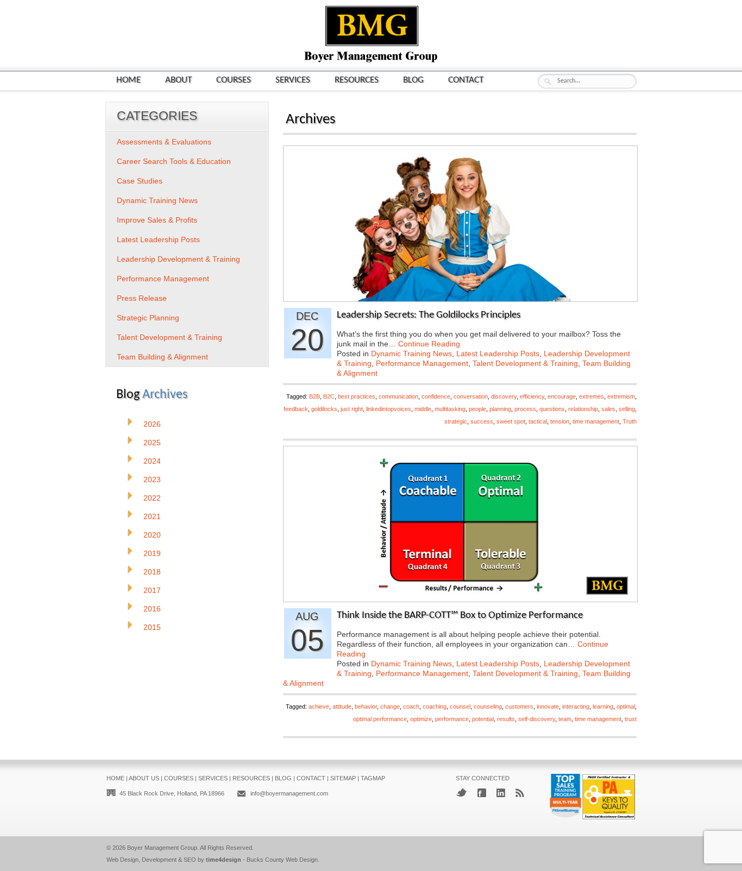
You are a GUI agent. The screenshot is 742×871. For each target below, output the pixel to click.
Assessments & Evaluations (164, 141)
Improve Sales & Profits (157, 220)
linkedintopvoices (388, 409)
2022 (152, 498)
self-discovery (536, 719)
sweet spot (510, 421)
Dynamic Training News (411, 353)
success (481, 421)
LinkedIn (500, 792)
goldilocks (324, 409)
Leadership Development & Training (178, 259)
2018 (152, 571)
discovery (504, 396)
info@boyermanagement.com (289, 793)
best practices (356, 396)
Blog (413, 80)
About (178, 80)
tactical (538, 421)
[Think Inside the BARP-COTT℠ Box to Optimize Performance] (460, 598)
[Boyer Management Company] (371, 61)
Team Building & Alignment (162, 356)
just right (352, 409)
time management (596, 421)
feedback (296, 409)
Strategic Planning (148, 317)
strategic (455, 421)
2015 (152, 627)
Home (128, 80)
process (525, 409)
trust (631, 719)
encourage (562, 396)
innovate (548, 706)
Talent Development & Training (525, 363)
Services (292, 80)
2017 (152, 590)
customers (519, 706)
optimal (626, 706)
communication (398, 396)
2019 (152, 553)
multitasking (450, 409)
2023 (152, 479)
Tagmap (373, 778)
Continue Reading (429, 343)
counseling (488, 706)
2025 (152, 442)
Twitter (461, 792)
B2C (329, 396)
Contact (465, 80)
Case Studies (139, 180)
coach (411, 706)
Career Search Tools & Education (174, 161)
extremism (621, 396)
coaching (435, 706)
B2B (314, 396)
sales (608, 409)
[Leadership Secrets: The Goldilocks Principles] (460, 298)
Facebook (481, 792)
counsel (460, 706)
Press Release (142, 298)
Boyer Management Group (162, 847)
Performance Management (422, 363)
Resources (357, 80)
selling (627, 409)
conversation (471, 396)
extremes (591, 396)
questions (552, 409)
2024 (152, 461)
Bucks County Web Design (282, 859)
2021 (152, 516)
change (390, 706)
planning (500, 409)
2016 (152, 608)
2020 (152, 535)
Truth (629, 421)
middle (422, 409)
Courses (233, 80)
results (506, 719)
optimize (421, 719)
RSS (519, 792)
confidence (436, 396)
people (477, 409)
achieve (319, 706)
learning (603, 706)
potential (483, 719)
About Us (144, 778)
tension (559, 421)
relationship (583, 409)
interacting (575, 706)
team (564, 719)
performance (452, 719)
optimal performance (380, 719)
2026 (152, 424)
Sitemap (343, 778)
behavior (366, 706)
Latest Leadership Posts (497, 353)
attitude (341, 706)
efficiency (532, 396)
